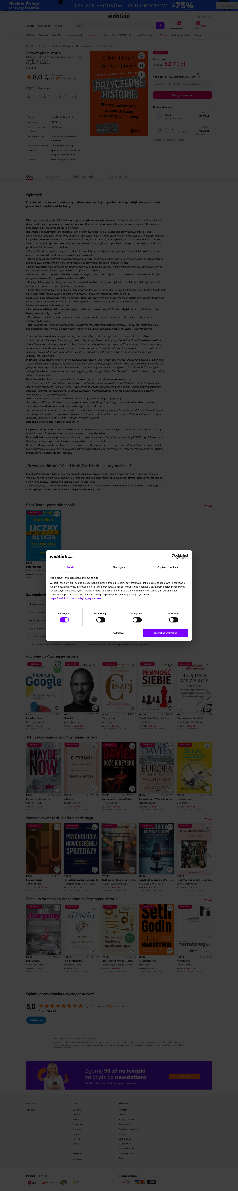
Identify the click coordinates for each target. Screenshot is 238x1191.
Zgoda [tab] (70, 567)
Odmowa (118, 633)
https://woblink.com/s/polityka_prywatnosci (76, 598)
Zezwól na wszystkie (165, 633)
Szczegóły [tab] (119, 567)
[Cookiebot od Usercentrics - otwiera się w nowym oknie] (174, 556)
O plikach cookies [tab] (167, 567)
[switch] (100, 619)
